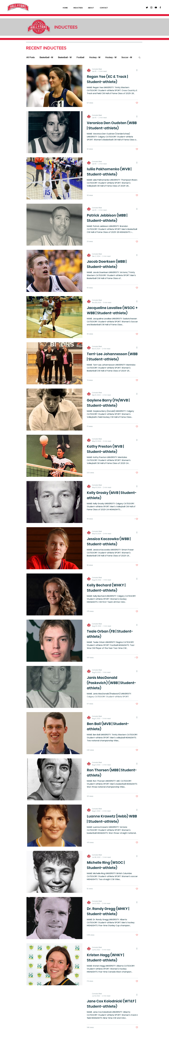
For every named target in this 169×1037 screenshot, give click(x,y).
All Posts (30, 57)
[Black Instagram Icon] (151, 7)
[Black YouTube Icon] (156, 7)
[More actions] (137, 70)
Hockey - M (94, 57)
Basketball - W (65, 57)
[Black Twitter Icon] (147, 7)
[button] (139, 57)
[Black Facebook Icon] (160, 7)
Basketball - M (46, 57)
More (124, 57)
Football (80, 57)
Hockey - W (111, 57)
